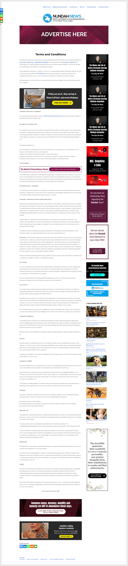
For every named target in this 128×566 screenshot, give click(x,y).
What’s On (82, 7)
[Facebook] (21, 546)
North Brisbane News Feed (95, 303)
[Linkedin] (25, 546)
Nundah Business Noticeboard (60, 7)
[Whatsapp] (28, 546)
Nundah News (22, 557)
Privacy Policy (22, 559)
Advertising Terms (43, 559)
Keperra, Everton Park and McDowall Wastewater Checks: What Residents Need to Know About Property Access (96, 350)
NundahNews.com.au (42, 73)
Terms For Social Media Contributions (57, 559)
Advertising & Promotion (70, 559)
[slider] (99, 184)
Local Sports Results (103, 7)
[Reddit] (32, 546)
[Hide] (0, 24)
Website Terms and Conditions (32, 559)
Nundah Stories (47, 7)
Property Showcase (91, 7)
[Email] (35, 546)
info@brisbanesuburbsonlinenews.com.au (53, 116)
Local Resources (73, 7)
